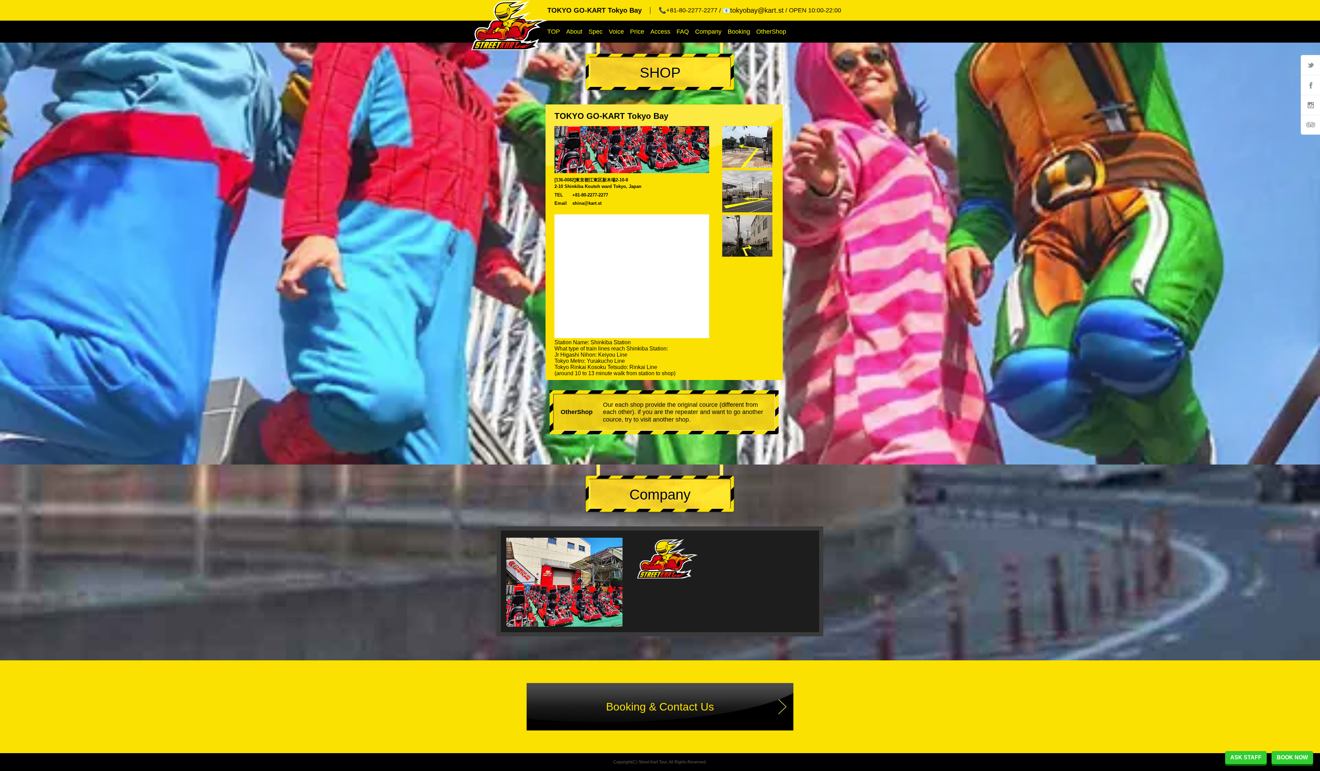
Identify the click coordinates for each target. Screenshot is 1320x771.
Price (637, 31)
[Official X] (1310, 65)
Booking (739, 31)
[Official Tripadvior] (1310, 125)
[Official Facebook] (1310, 85)
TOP (553, 31)
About (574, 31)
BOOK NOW (1292, 757)
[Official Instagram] (1310, 105)
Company (708, 31)
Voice (616, 31)
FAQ (682, 31)
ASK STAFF (1246, 757)
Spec (595, 31)
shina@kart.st (587, 203)
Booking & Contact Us (660, 707)
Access (660, 31)
